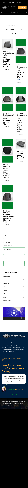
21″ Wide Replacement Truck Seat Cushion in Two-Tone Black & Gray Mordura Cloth (22, 122)
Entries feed (7, 242)
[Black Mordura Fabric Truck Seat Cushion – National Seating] (7, 151)
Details (7, 69)
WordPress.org (7, 249)
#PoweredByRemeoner (16, 405)
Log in (5, 238)
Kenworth (6, 283)
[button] (14, 313)
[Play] (4, 318)
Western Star (7, 300)
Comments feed (8, 245)
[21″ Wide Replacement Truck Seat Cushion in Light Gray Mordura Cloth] (7, 44)
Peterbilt (6, 290)
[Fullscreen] (23, 318)
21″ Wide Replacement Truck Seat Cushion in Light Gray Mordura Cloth (8, 59)
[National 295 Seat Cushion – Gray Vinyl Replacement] (21, 144)
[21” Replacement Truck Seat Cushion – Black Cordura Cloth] (21, 51)
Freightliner (7, 276)
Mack (5, 287)
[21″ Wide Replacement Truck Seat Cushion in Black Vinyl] (7, 99)
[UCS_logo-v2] (9, 6)
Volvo (5, 297)
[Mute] (21, 318)
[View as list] (15, 33)
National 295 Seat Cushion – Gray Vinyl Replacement (22, 155)
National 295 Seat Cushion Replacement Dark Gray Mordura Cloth (8, 216)
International (7, 280)
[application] (14, 313)
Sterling (6, 293)
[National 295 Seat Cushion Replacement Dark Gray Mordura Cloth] (7, 197)
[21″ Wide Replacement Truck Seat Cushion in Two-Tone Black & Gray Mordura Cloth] (21, 99)
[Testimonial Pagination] (11, 394)
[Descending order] (21, 25)
